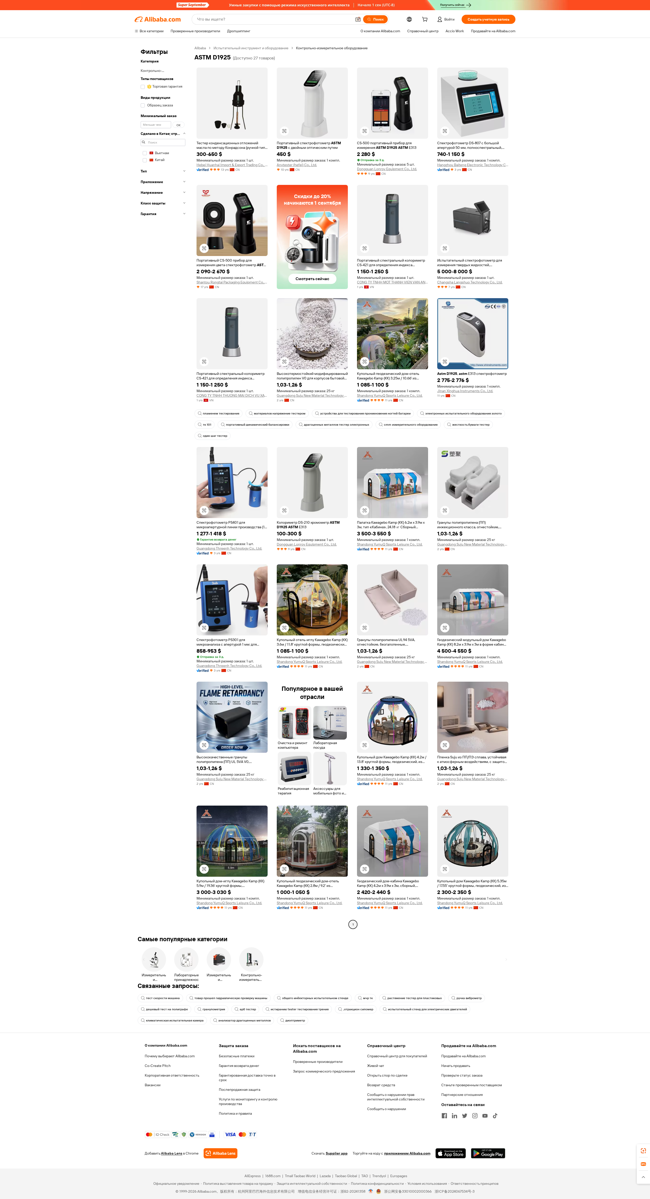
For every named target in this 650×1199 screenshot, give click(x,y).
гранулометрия (214, 1009)
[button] (358, 19)
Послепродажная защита (239, 1090)
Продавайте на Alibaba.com (463, 1056)
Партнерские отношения (462, 1095)
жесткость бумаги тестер (471, 424)
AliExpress (253, 1176)
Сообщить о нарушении (386, 1109)
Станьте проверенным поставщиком (471, 1085)
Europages (398, 1176)
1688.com (273, 1176)
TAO (364, 1176)
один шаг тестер (215, 436)
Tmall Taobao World (300, 1176)
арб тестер (248, 1009)
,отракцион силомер (358, 1009)
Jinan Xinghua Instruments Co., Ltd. (465, 391)
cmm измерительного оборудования (410, 424)
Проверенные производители (318, 1062)
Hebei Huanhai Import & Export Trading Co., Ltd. (232, 165)
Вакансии (152, 1085)
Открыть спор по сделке (387, 1075)
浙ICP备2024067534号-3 (455, 1191)
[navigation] (163, 487)
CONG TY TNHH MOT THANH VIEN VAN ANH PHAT (392, 282)
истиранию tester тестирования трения (300, 1009)
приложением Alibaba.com (407, 1153)
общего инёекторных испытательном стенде (315, 998)
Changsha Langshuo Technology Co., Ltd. (469, 282)
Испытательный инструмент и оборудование (251, 48)
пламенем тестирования (221, 413)
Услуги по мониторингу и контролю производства (248, 1101)
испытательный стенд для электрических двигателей (427, 1009)
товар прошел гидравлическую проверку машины (230, 998)
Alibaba (200, 48)
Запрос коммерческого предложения (324, 1071)
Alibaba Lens (171, 1153)
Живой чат (375, 1066)
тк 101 (207, 424)
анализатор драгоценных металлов (244, 1020)
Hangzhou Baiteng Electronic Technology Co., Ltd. (472, 165)
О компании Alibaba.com (166, 1045)
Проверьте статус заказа (461, 1075)
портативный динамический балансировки (257, 424)
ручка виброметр (469, 998)
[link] (643, 1150)
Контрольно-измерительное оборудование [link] (332, 48)
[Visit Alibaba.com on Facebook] (444, 1116)
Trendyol (379, 1176)
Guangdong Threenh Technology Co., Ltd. (229, 548)
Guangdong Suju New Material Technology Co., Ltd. (312, 395)
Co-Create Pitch (158, 1066)
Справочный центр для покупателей (397, 1056)
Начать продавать (455, 1066)
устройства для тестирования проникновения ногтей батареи (365, 413)
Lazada (325, 1176)
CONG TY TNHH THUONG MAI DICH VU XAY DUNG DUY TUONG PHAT (232, 395)
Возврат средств (381, 1085)
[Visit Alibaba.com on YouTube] (485, 1116)
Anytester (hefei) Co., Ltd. (297, 165)
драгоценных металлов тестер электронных (336, 424)
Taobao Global (346, 1176)
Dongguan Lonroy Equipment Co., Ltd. (387, 169)
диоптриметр (295, 1020)
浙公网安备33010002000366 (408, 1191)
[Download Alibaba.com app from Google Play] (488, 1153)
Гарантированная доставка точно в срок (247, 1077)
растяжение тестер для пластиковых (414, 998)
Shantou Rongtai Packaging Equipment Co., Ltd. (232, 282)
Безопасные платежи (236, 1056)
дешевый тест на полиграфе (167, 1009)
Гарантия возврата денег (239, 1066)
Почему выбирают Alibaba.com (170, 1056)
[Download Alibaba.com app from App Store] (450, 1153)
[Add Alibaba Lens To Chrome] (220, 1153)
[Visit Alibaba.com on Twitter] (465, 1116)
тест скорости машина (163, 998)
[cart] (426, 20)
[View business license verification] (370, 1191)
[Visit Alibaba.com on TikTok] (495, 1116)
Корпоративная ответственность (172, 1075)
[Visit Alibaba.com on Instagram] (475, 1116)
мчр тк (368, 998)
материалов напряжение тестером (279, 413)
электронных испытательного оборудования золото (463, 413)
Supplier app (337, 1153)
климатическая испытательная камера (175, 1020)
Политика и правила (235, 1113)
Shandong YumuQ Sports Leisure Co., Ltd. (389, 395)
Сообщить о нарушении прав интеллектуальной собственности (396, 1097)
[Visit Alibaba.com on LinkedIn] (454, 1116)
